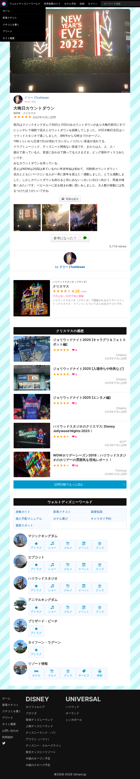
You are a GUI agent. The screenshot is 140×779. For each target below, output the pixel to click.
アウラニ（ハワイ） (38, 739)
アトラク (36, 547)
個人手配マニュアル (29, 518)
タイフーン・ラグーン (44, 642)
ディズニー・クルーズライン (43, 745)
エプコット (36, 557)
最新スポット (24, 525)
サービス (83, 675)
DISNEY (37, 699)
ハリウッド (72, 707)
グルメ (68, 547)
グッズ (100, 547)
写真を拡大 (72, 198)
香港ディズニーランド (39, 719)
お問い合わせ (10, 730)
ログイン (93, 3)
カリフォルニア (35, 707)
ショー (52, 547)
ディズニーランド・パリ (41, 732)
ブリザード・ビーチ (43, 621)
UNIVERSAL (83, 699)
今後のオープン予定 (38, 758)
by (70, 267)
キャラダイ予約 (101, 518)
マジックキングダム (43, 536)
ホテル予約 (70, 3)
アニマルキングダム (43, 600)
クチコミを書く (11, 24)
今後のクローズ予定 (38, 765)
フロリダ (31, 713)
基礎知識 (96, 511)
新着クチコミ (10, 17)
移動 (99, 675)
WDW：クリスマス (24, 113)
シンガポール (74, 719)
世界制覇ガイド (52, 3)
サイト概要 (9, 38)
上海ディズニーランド (39, 726)
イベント (83, 547)
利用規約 (7, 737)
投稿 (82, 3)
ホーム (6, 10)
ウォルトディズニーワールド (24, 3)
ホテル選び (60, 518)
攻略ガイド (23, 511)
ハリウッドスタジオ (43, 578)
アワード (7, 31)
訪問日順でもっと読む (68, 484)
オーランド (72, 713)
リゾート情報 (38, 663)
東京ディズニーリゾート (41, 752)
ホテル (36, 675)
